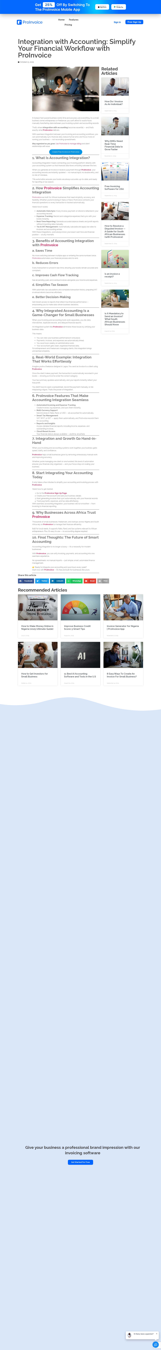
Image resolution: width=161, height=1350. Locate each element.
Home (61, 19)
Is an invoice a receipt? (112, 275)
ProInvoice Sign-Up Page (56, 493)
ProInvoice (48, 130)
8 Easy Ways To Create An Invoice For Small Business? (122, 675)
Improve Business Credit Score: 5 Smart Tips (77, 627)
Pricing (68, 24)
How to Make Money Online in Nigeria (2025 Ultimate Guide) (37, 627)
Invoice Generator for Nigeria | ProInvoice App (123, 627)
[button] (26, 581)
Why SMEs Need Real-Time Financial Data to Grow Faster (114, 145)
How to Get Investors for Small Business (34, 675)
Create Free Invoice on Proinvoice (65, 152)
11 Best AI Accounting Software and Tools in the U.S (80, 675)
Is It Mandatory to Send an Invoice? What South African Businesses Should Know (115, 319)
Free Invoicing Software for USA (114, 187)
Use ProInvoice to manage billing (68, 144)
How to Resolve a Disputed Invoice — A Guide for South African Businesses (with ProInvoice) (115, 231)
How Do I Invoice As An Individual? (114, 103)
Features (73, 19)
